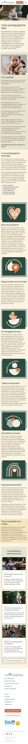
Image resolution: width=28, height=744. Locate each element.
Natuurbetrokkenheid (9, 194)
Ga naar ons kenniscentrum (14, 660)
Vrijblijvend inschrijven (13, 710)
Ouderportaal (8, 704)
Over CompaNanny (9, 678)
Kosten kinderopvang (10, 681)
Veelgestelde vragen (10, 699)
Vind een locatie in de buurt (11, 683)
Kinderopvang (8, 686)
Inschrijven (20, 2)
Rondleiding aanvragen (13, 715)
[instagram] (5, 734)
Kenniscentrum (8, 702)
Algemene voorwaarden (10, 737)
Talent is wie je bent (8, 190)
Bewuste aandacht (8, 185)
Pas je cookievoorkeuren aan (11, 741)
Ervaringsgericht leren (9, 189)
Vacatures (7, 696)
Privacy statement (8, 739)
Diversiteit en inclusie (9, 192)
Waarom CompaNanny (10, 688)
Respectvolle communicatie (11, 187)
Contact (7, 694)
